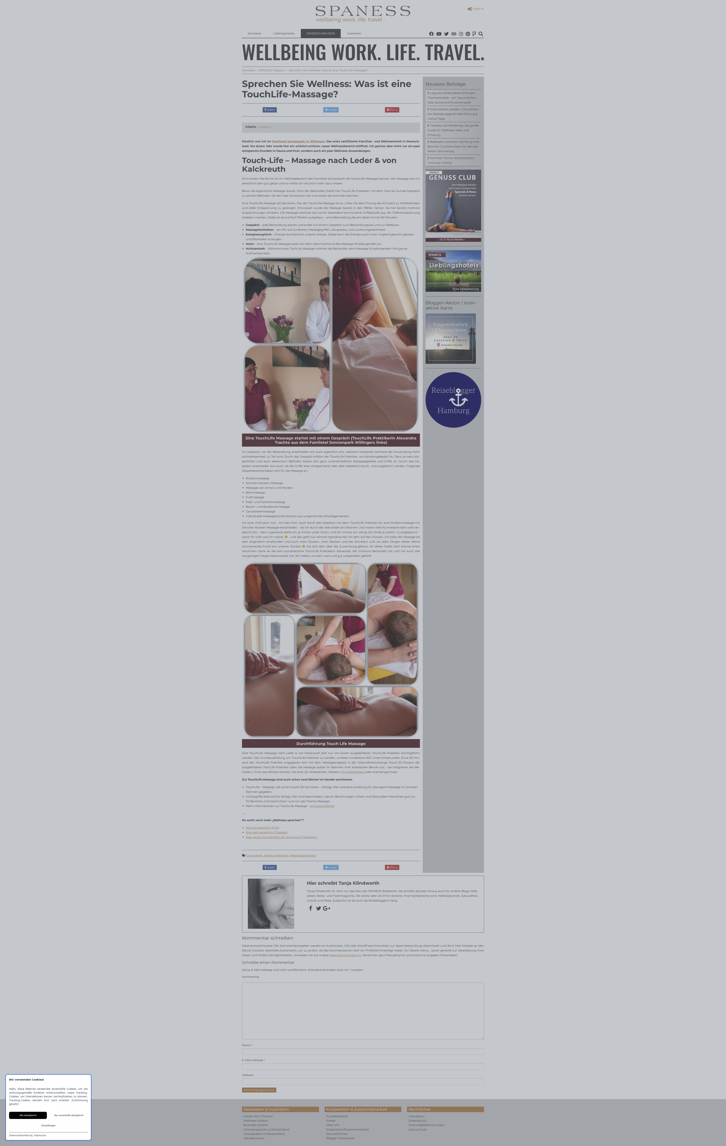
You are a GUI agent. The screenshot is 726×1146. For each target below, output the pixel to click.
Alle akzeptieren (27, 1115)
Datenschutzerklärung (21, 1135)
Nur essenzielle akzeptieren (69, 1115)
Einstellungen (48, 1125)
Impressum (40, 1135)
